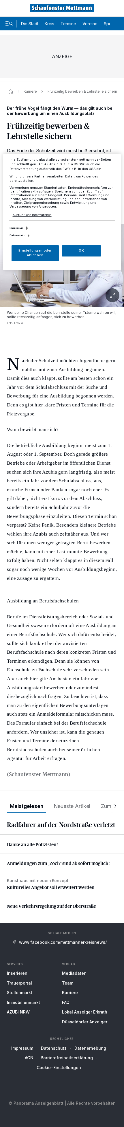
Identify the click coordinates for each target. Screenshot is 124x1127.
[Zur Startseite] (62, 8)
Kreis (49, 23)
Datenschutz (54, 1048)
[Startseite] (10, 91)
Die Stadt (29, 23)
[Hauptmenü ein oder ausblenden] (9, 24)
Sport (109, 23)
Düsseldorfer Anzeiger (84, 1021)
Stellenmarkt (19, 992)
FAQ (65, 1002)
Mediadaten (74, 973)
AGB (29, 1057)
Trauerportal (19, 983)
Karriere (70, 992)
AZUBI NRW (18, 1011)
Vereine (89, 23)
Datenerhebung (90, 1048)
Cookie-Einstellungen (59, 1067)
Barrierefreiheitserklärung (67, 1057)
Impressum (22, 1048)
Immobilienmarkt (23, 1002)
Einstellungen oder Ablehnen (34, 252)
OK (81, 250)
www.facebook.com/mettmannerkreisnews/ (63, 942)
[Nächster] (113, 806)
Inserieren (17, 973)
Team (67, 983)
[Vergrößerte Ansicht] (62, 295)
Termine (68, 23)
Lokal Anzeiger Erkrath (84, 1011)
